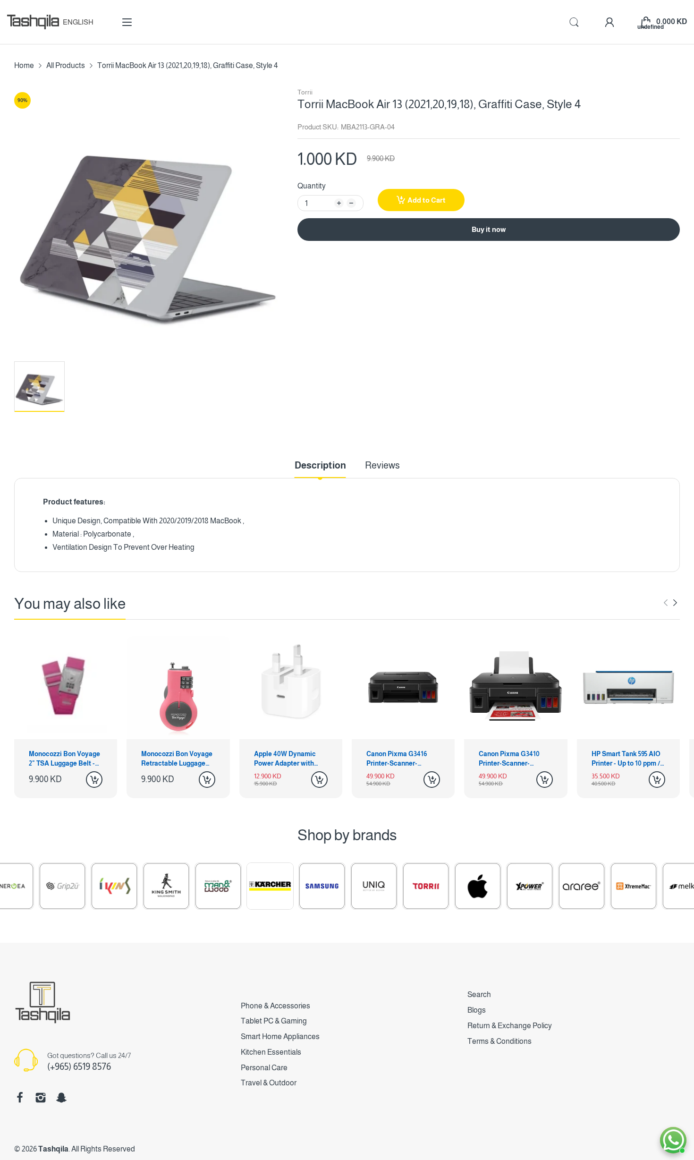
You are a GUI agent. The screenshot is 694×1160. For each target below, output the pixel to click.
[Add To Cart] (94, 779)
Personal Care (264, 1068)
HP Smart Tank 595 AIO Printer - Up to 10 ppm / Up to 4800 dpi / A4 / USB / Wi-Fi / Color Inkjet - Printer (626, 759)
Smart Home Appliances (280, 1036)
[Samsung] (293, 886)
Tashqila (53, 1149)
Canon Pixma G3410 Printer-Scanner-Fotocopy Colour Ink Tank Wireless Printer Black (512, 759)
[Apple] (448, 886)
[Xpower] (500, 886)
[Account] (609, 22)
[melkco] (656, 886)
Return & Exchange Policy (509, 1026)
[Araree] (552, 886)
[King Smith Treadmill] (137, 886)
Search (479, 994)
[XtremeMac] (604, 886)
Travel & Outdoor (268, 1083)
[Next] (665, 603)
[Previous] (675, 603)
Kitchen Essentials (271, 1052)
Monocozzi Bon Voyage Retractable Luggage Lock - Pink (176, 759)
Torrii (305, 92)
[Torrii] (396, 886)
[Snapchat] (61, 1097)
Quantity (311, 186)
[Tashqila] (33, 22)
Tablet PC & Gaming (274, 1021)
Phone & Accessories (275, 1006)
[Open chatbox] (673, 1140)
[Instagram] (40, 1097)
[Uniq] (345, 886)
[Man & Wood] (189, 886)
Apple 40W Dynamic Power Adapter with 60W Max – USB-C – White (285, 759)
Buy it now (489, 229)
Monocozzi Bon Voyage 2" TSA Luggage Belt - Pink (64, 759)
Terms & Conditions (499, 1041)
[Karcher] (241, 886)
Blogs (476, 1010)
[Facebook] (19, 1097)
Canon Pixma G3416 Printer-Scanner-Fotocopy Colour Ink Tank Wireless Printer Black (399, 759)
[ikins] (85, 886)
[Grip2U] (33, 886)
